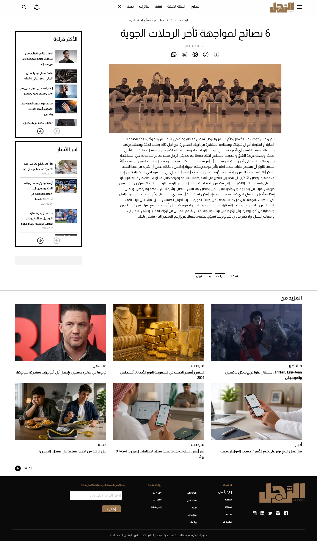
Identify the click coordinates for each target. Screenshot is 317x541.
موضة (228, 499)
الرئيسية (183, 20)
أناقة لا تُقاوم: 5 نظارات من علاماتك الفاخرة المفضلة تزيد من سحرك (37, 59)
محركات (227, 521)
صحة (130, 6)
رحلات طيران (203, 276)
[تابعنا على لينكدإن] (262, 513)
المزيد (28, 468)
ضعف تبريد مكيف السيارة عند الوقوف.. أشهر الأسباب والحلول (37, 109)
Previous (56, 131)
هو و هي (192, 492)
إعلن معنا (156, 506)
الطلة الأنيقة (176, 6)
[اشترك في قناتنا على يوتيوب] (254, 513)
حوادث (220, 276)
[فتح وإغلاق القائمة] (299, 7)
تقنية (158, 6)
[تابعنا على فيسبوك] (286, 513)
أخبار (298, 444)
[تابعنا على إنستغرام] (278, 513)
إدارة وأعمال (225, 492)
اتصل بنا (157, 499)
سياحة (228, 506)
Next (40, 131)
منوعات (197, 365)
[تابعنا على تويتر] (270, 513)
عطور (195, 6)
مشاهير (295, 365)
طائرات (144, 6)
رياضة (193, 522)
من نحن (157, 492)
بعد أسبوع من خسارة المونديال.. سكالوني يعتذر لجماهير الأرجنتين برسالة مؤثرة (37, 218)
